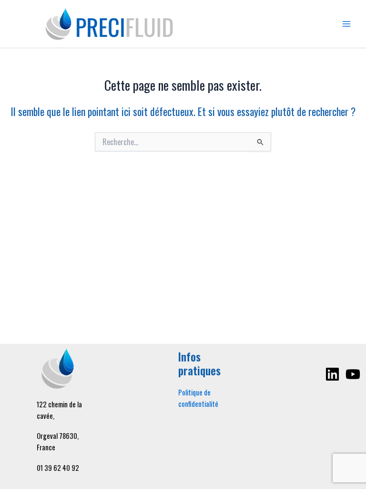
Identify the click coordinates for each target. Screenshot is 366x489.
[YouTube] (353, 374)
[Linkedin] (332, 374)
